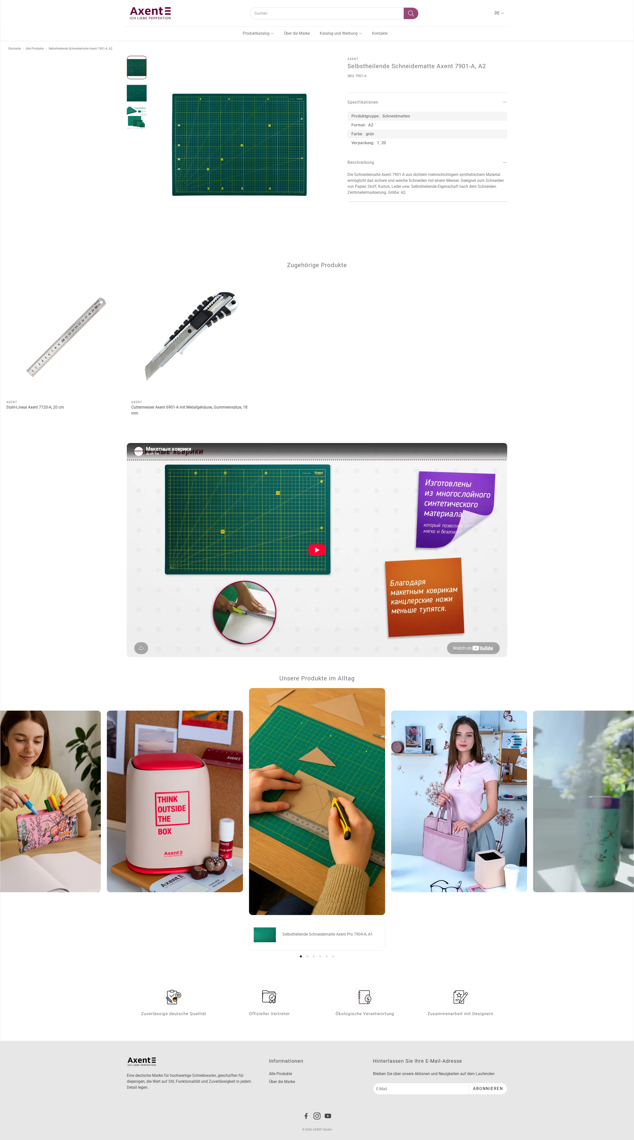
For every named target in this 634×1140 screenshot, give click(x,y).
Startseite (14, 48)
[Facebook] (306, 1115)
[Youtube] (327, 1115)
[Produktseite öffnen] (66, 336)
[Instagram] (317, 1115)
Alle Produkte (35, 48)
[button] (334, 13)
